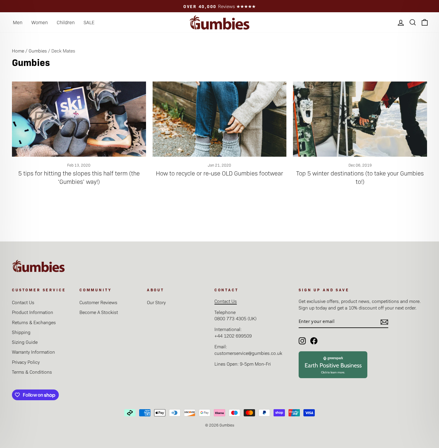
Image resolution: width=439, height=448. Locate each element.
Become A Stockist (98, 312)
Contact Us (23, 302)
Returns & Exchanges (34, 322)
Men (17, 22)
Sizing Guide (25, 342)
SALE (89, 22)
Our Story (156, 302)
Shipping (21, 332)
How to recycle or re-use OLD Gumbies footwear (219, 173)
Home (18, 50)
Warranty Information (33, 352)
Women (39, 22)
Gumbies (38, 50)
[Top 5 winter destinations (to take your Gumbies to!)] (360, 119)
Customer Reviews (98, 302)
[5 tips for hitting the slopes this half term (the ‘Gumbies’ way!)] (79, 119)
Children (66, 22)
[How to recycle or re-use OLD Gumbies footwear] (220, 119)
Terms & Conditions (32, 372)
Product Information (32, 312)
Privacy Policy (26, 362)
